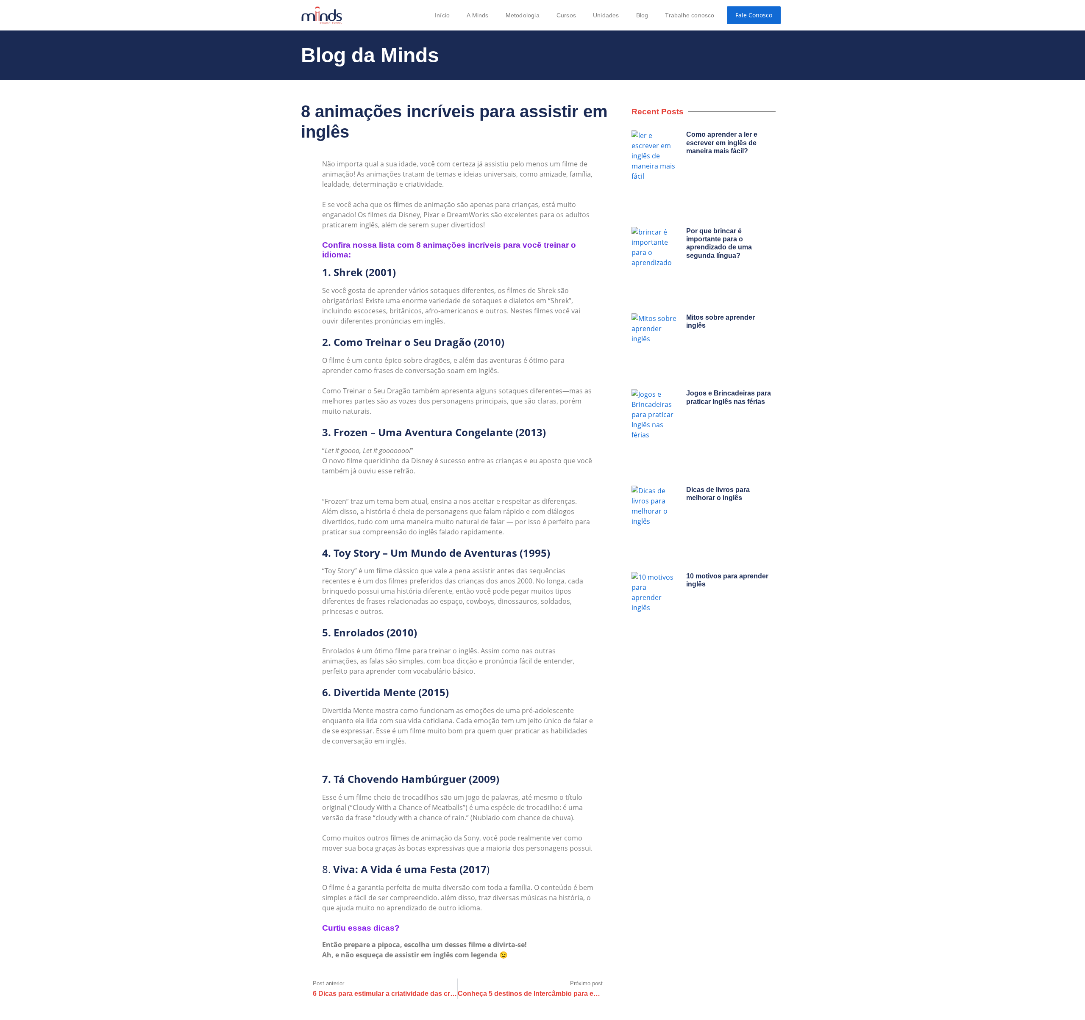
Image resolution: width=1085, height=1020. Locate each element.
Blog (642, 15)
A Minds (477, 15)
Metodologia (523, 15)
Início (442, 15)
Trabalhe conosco (689, 15)
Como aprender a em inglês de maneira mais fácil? (721, 142)
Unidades (606, 15)
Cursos (566, 15)
